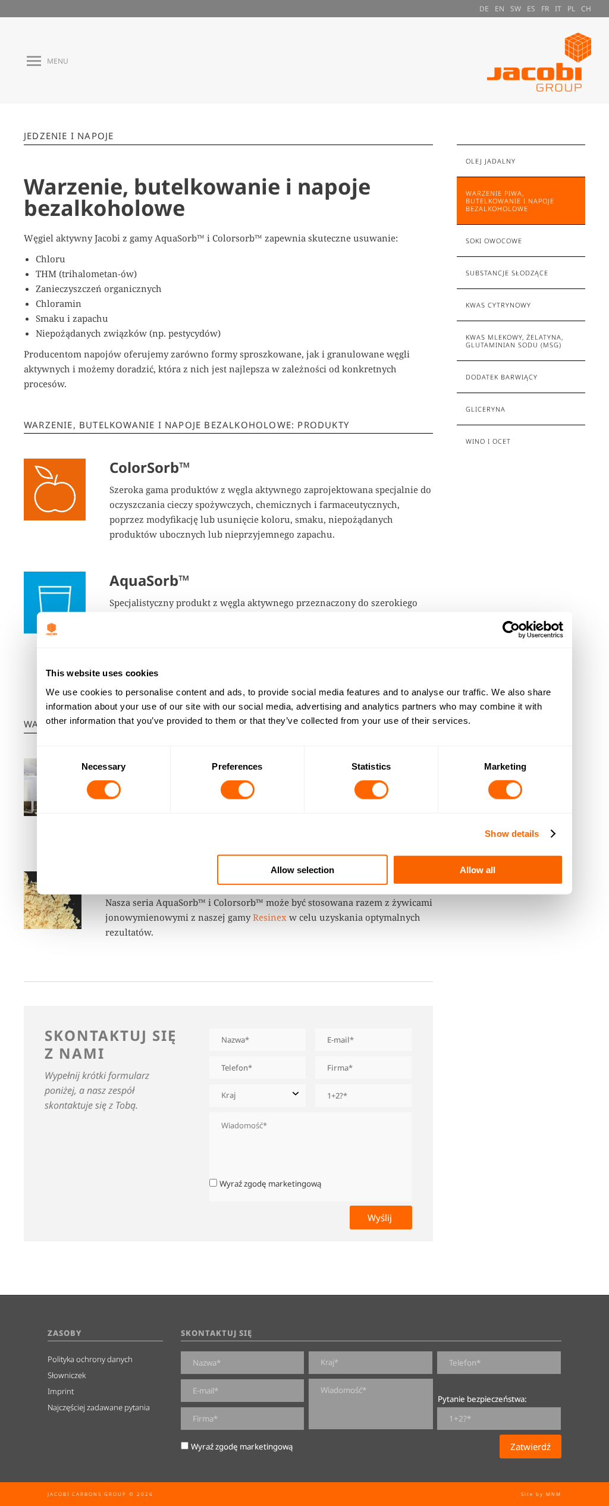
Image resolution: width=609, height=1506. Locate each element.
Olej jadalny (491, 160)
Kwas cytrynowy (498, 304)
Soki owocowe (494, 240)
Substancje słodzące (507, 272)
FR (545, 9)
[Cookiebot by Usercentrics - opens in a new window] (511, 630)
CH (586, 9)
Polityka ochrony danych (90, 1359)
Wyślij (381, 1217)
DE (484, 9)
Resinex (270, 917)
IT (558, 9)
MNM (553, 1494)
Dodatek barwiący (502, 376)
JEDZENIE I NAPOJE (69, 136)
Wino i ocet (488, 441)
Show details (512, 834)
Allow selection (302, 869)
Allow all (477, 869)
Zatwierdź (530, 1446)
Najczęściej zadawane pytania (99, 1407)
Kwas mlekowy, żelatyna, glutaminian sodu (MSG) (514, 340)
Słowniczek (67, 1375)
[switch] (238, 789)
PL (571, 9)
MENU (57, 61)
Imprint (61, 1391)
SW (515, 9)
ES (531, 9)
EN (499, 9)
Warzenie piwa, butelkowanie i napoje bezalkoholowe (510, 201)
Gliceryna (486, 408)
